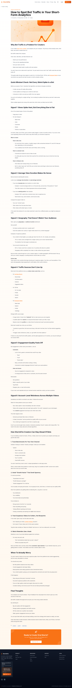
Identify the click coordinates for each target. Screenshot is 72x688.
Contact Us (47, 655)
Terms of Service (62, 655)
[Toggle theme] (58, 2)
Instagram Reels (53, 75)
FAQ (45, 657)
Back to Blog (5, 6)
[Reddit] (5, 680)
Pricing (51, 2)
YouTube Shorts (18, 274)
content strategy (29, 521)
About (48, 2)
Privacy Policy (61, 657)
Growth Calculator (33, 657)
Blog (55, 2)
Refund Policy (61, 659)
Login (16, 659)
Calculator (43, 2)
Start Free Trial (35, 641)
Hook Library (37, 2)
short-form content (21, 48)
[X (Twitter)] (2, 680)
